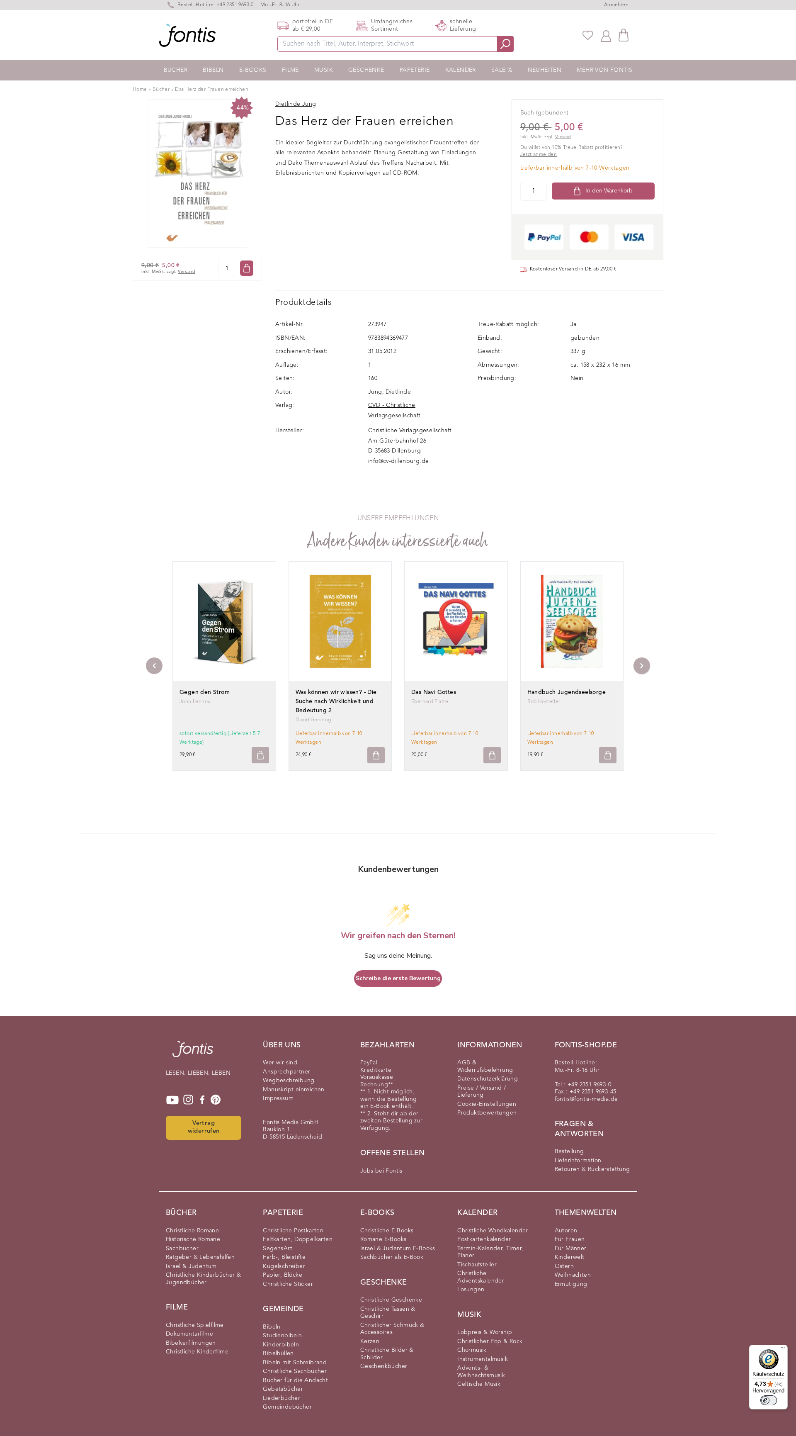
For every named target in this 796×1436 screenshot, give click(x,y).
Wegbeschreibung (288, 1080)
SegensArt (277, 1248)
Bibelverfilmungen (191, 1343)
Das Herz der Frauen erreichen (211, 89)
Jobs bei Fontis (381, 1171)
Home (140, 89)
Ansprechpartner (286, 1072)
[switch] (768, 1400)
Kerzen (369, 1341)
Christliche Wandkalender (492, 1231)
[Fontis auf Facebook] (202, 1100)
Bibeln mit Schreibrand (295, 1362)
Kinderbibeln (281, 1345)
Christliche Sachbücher (295, 1371)
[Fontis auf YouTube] (172, 1100)
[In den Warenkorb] (246, 268)
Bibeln (213, 70)
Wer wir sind (280, 1063)
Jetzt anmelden (538, 154)
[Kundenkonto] (606, 35)
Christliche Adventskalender (480, 1277)
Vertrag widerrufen (204, 1127)
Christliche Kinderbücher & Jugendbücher (203, 1278)
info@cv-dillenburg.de (398, 461)
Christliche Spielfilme (195, 1325)
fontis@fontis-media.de (586, 1099)
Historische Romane (193, 1239)
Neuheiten (545, 70)
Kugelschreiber (284, 1266)
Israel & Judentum (191, 1266)
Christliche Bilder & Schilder (387, 1354)
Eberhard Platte (429, 701)
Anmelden (616, 4)
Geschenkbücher (384, 1366)
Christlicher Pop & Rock (489, 1341)
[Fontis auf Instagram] (188, 1100)
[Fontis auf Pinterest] (216, 1100)
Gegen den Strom (205, 692)
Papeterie (415, 70)
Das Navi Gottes (433, 692)
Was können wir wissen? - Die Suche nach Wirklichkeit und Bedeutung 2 (336, 701)
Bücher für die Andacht (295, 1380)
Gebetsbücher (283, 1389)
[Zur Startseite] (193, 1053)
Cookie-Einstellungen (486, 1104)
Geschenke (366, 70)
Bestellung (569, 1151)
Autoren (566, 1231)
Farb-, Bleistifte (284, 1257)
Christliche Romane (192, 1231)
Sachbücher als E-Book (391, 1257)
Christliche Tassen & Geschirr (387, 1312)
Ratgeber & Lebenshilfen (200, 1257)
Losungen (470, 1289)
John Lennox (195, 701)
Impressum (278, 1098)
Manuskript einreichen (293, 1090)
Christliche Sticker (288, 1284)
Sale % (501, 70)
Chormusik (472, 1350)
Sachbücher (182, 1248)
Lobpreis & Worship (484, 1332)
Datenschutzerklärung (487, 1079)
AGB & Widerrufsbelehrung (485, 1066)
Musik (323, 70)
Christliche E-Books (387, 1231)
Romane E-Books (383, 1239)
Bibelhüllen (278, 1353)
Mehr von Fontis (604, 70)
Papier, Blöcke (282, 1275)
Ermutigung (571, 1284)
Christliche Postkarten (293, 1231)
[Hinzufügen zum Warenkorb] (260, 755)
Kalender (460, 70)
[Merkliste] (588, 35)
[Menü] (783, 1350)
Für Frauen (570, 1239)
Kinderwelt (570, 1257)
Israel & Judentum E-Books (397, 1248)
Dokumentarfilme (189, 1334)
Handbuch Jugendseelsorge (566, 692)
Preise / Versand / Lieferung (481, 1091)
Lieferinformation (578, 1160)
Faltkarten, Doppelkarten (297, 1239)
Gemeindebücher (287, 1407)
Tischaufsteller (477, 1265)
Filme (290, 70)
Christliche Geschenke (391, 1300)
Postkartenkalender (484, 1239)
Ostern (564, 1266)
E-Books (253, 70)
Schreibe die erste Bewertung (398, 978)
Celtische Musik (478, 1384)
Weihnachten (573, 1275)
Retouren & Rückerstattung (592, 1169)
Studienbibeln (282, 1336)
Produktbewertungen (487, 1113)
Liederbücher (281, 1398)
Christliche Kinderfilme (197, 1352)
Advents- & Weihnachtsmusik (481, 1371)
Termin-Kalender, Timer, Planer (490, 1252)
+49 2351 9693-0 (235, 4)
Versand (186, 272)
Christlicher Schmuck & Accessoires (392, 1329)
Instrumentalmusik (482, 1359)
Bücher (175, 70)
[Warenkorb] (623, 35)
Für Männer (571, 1248)
